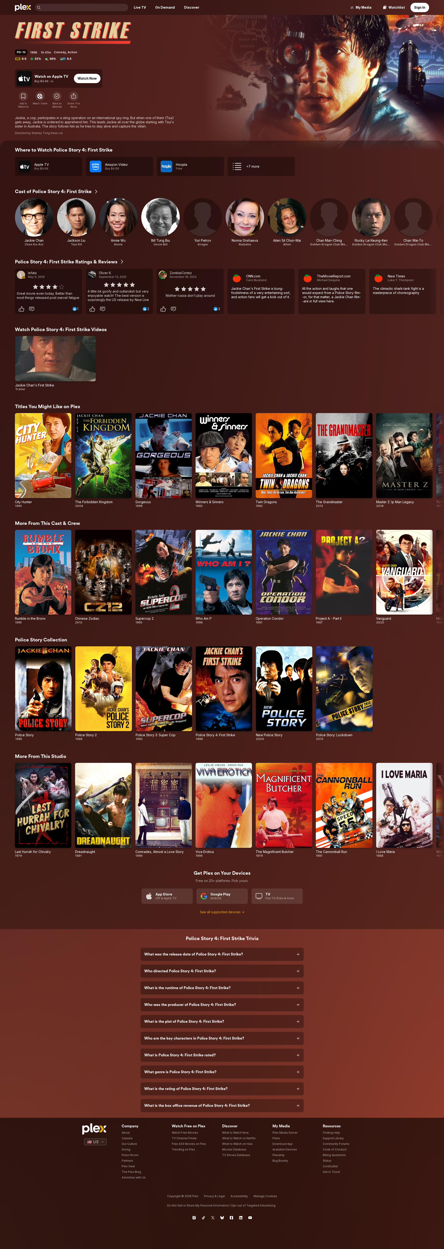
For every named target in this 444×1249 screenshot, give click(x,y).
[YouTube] (250, 1217)
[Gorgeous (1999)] (163, 460)
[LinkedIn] (240, 1217)
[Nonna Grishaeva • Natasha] (245, 222)
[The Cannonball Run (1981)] (344, 810)
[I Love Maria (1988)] (404, 810)
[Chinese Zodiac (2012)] (103, 577)
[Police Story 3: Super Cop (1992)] (164, 693)
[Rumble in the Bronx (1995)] (43, 577)
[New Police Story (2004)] (284, 693)
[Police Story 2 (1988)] (103, 693)
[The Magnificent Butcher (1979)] (284, 810)
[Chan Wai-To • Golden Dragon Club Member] (413, 222)
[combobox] (84, 7)
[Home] (23, 7)
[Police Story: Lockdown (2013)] (344, 693)
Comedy (60, 52)
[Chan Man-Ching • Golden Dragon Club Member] (329, 222)
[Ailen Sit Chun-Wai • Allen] (287, 222)
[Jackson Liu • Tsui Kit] (76, 222)
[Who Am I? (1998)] (224, 577)
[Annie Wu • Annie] (118, 222)
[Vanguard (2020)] (404, 577)
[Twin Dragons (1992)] (284, 460)
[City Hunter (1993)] (43, 460)
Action (72, 52)
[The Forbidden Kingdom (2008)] (103, 460)
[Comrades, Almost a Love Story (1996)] (163, 810)
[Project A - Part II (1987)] (344, 577)
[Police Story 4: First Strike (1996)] (224, 693)
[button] (73, 100)
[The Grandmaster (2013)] (344, 460)
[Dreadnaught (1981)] (103, 810)
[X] (212, 1217)
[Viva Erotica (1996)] (224, 810)
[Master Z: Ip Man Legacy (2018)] (404, 460)
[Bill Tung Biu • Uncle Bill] (160, 222)
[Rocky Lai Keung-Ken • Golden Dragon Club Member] (371, 222)
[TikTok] (203, 1217)
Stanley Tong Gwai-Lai (47, 133)
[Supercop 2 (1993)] (163, 577)
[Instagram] (194, 1217)
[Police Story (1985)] (43, 693)
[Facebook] (231, 1217)
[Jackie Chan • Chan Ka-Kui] (34, 222)
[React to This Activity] (21, 309)
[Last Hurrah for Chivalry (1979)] (43, 810)
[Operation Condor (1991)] (284, 577)
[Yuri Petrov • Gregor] (202, 222)
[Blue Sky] (222, 1217)
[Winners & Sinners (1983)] (224, 460)
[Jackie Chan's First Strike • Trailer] (55, 363)
